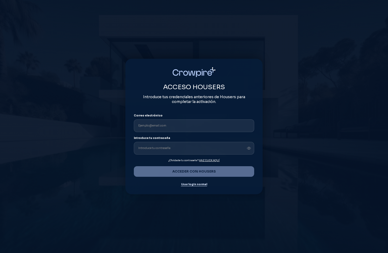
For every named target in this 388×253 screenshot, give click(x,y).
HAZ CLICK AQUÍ (209, 160)
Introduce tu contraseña (152, 138)
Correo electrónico (148, 115)
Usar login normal (194, 184)
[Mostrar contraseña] (249, 148)
